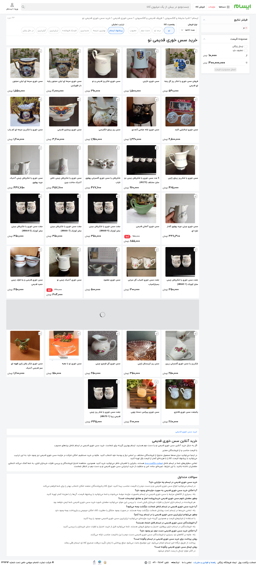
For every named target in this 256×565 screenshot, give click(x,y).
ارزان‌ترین (54, 30)
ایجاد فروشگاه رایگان (227, 562)
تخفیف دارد (238, 50)
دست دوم (145, 30)
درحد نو (157, 30)
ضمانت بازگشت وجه (154, 463)
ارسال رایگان (237, 46)
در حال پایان (28, 30)
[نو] (246, 27)
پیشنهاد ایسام (116, 30)
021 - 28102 (158, 562)
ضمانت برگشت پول (247, 562)
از (225, 55)
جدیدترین (84, 30)
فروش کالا (200, 7)
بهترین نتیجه (99, 30)
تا (225, 62)
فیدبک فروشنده (69, 30)
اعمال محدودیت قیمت (225, 69)
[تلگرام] (146, 562)
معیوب (133, 30)
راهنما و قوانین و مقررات (204, 562)
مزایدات (211, 7)
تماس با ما (187, 562)
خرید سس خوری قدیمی (186, 431)
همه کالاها (190, 30)
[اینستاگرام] (149, 562)
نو (169, 30)
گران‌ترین (42, 30)
